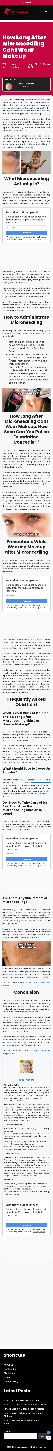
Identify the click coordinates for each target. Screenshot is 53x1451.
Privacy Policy (11, 1381)
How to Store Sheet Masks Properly (22, 1400)
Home (7, 1377)
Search (7, 1431)
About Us (8, 1364)
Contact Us (10, 1369)
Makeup (47, 64)
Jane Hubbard (15, 66)
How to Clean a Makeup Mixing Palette (24, 1408)
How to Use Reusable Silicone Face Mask (25, 1404)
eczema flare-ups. (25, 757)
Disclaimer (9, 1373)
